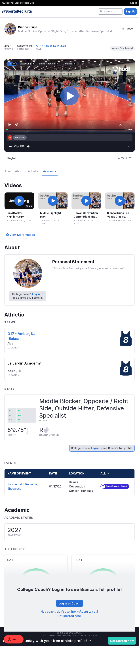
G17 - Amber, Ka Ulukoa (51, 45)
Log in (36, 294)
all (103, 473)
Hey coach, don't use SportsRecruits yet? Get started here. (69, 614)
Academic (50, 171)
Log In (133, 2)
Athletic (33, 171)
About (19, 171)
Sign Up (130, 11)
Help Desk (29, 2)
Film (8, 171)
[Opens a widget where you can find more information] (14, 639)
